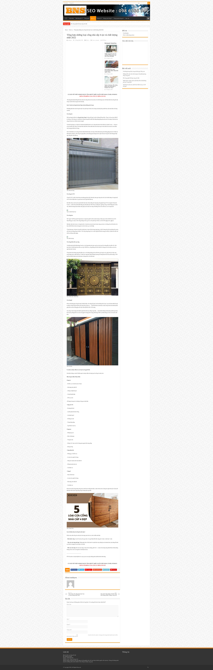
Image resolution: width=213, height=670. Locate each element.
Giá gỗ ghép (126, 33)
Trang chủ (71, 3)
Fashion (99, 18)
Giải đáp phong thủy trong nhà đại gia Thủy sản (134, 71)
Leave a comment (95, 40)
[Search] (149, 3)
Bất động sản (79, 18)
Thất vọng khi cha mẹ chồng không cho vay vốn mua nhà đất (110, 55)
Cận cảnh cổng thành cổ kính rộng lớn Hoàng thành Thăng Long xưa (109, 594)
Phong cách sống (107, 18)
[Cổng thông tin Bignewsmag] (106, 10)
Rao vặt (127, 18)
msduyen (70, 40)
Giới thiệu (66, 3)
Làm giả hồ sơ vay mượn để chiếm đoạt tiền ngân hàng (111, 71)
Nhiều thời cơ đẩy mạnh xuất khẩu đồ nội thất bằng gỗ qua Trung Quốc (87, 23)
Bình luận (69, 604)
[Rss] (138, 3)
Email (68, 624)
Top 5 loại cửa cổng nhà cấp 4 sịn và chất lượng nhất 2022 (76, 594)
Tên (68, 619)
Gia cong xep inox (83, 556)
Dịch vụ (92, 18)
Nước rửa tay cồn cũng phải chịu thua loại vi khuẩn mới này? (111, 86)
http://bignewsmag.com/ (72, 659)
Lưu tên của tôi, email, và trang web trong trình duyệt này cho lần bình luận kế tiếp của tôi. (92, 635)
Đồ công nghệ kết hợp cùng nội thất (131, 78)
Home (66, 29)
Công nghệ (86, 18)
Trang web (69, 629)
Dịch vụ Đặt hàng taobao (128, 35)
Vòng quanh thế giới (118, 18)
